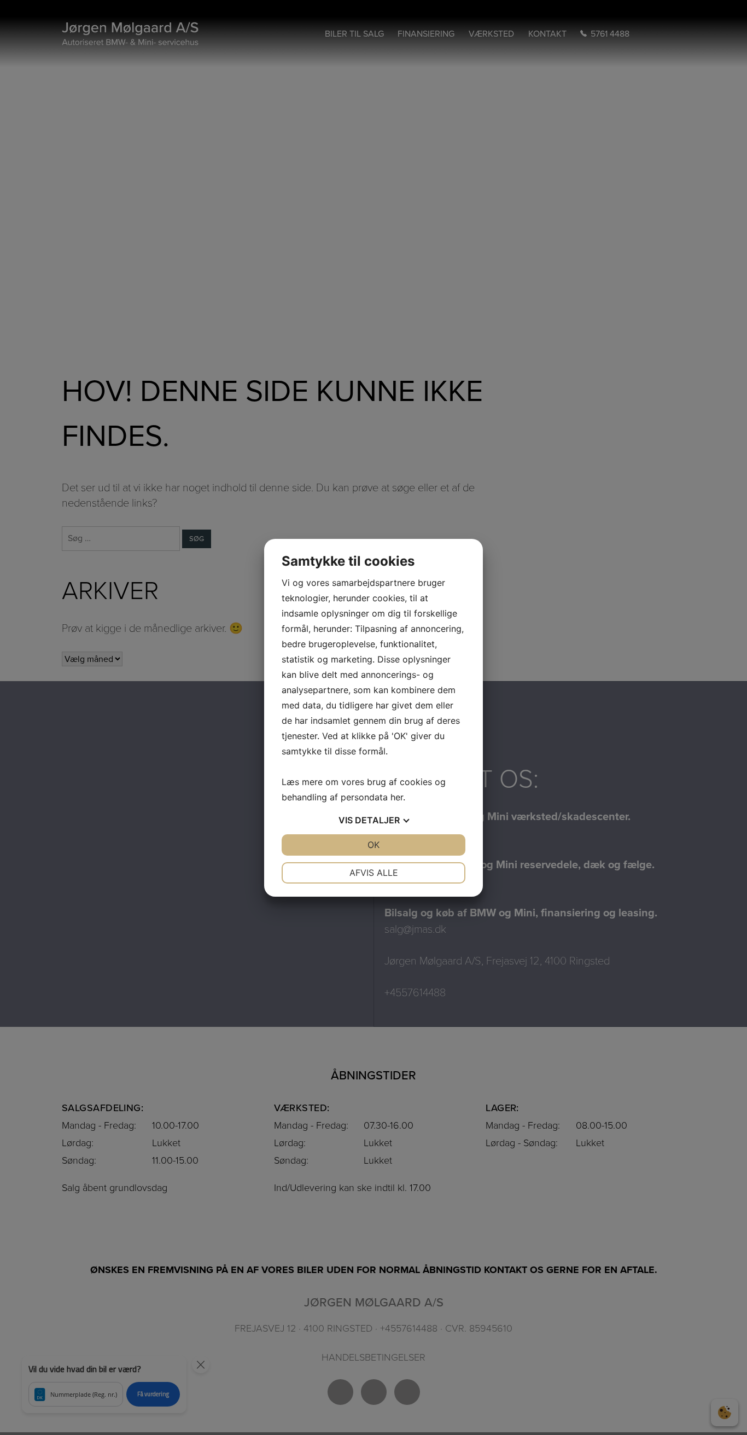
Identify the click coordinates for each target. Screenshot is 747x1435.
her (396, 797)
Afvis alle (373, 872)
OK (373, 844)
